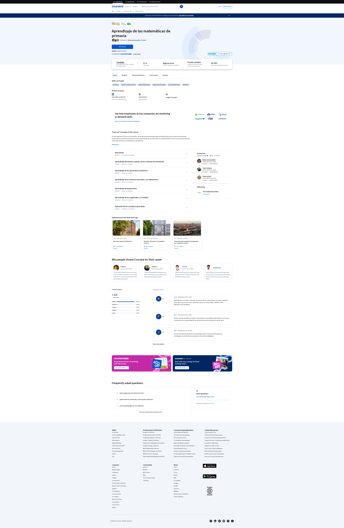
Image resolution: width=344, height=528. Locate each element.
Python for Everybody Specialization (183, 456)
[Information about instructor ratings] (207, 155)
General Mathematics (174, 85)
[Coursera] (117, 6)
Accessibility (177, 480)
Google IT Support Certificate (151, 440)
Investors (176, 470)
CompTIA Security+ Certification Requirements (217, 440)
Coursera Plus (116, 480)
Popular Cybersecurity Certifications (214, 454)
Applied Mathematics (144, 85)
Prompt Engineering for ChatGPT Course (184, 454)
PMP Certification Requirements (213, 451)
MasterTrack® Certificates (119, 486)
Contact (176, 483)
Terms (175, 472)
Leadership (115, 472)
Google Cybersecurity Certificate (152, 435)
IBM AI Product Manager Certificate (152, 451)
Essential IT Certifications (211, 443)
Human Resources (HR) (118, 446)
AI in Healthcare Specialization (182, 440)
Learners (145, 467)
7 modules (120, 62)
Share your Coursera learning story (214, 456)
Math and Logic (128, 11)
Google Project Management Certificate (153, 443)
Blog (144, 475)
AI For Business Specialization (182, 435)
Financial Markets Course (180, 448)
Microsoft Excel (116, 448)
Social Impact (115, 502)
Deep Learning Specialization (181, 443)
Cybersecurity (116, 438)
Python (114, 454)
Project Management (117, 451)
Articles (176, 486)
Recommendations (138, 75)
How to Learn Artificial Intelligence (214, 448)
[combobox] (158, 6)
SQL (113, 456)
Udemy (114, 507)
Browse (119, 11)
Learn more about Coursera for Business (127, 121)
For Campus (115, 497)
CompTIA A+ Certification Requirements (215, 438)
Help (175, 478)
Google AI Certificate (148, 432)
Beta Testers (146, 472)
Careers (114, 475)
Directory (176, 489)
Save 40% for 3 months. (186, 15)
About (115, 75)
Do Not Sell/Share (178, 497)
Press (175, 467)
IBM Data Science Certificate (150, 454)
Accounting (115, 432)
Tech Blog (145, 480)
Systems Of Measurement (128, 85)
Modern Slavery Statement (181, 494)
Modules (124, 75)
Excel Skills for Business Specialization (184, 446)
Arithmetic (185, 85)
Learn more (136, 54)
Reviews (165, 75)
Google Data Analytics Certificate (152, 438)
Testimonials (153, 75)
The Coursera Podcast (149, 478)
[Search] (181, 6)
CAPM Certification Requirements (213, 435)
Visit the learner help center (205, 397)
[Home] (112, 11)
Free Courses (115, 505)
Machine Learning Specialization (182, 451)
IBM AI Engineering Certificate (151, 448)
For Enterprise (116, 491)
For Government (116, 494)
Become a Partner (117, 499)
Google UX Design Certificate (150, 446)
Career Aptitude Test (210, 432)
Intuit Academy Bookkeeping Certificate (153, 456)
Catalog (114, 478)
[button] (136, 6)
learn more (211, 403)
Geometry (115, 85)
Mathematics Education (159, 85)
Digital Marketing (116, 443)
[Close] (229, 15)
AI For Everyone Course (180, 438)
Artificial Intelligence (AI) (118, 435)
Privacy (176, 475)
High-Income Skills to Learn (212, 446)
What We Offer (116, 470)
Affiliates (176, 491)
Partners (145, 470)
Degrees (114, 489)
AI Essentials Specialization (181, 432)
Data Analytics (116, 440)
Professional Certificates (119, 483)
